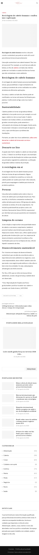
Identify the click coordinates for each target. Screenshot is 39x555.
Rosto (20, 487)
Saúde (20, 491)
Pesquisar (31, 369)
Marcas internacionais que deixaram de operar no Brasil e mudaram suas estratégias (26, 397)
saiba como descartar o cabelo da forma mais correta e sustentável (19, 140)
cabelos (16, 68)
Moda (20, 478)
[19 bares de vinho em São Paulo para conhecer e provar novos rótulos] (8, 435)
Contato (11, 549)
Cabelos (4, 12)
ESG (21, 295)
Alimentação (20, 451)
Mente (20, 473)
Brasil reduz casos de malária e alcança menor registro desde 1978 (26, 421)
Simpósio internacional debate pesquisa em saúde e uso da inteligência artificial (26, 409)
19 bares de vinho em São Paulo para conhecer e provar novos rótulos (25, 433)
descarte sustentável (9, 295)
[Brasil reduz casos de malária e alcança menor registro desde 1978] (8, 423)
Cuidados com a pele (20, 464)
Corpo (20, 460)
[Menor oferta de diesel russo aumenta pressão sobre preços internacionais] (8, 386)
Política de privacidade (22, 549)
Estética (20, 469)
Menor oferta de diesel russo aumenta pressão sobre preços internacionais (26, 385)
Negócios (20, 482)
